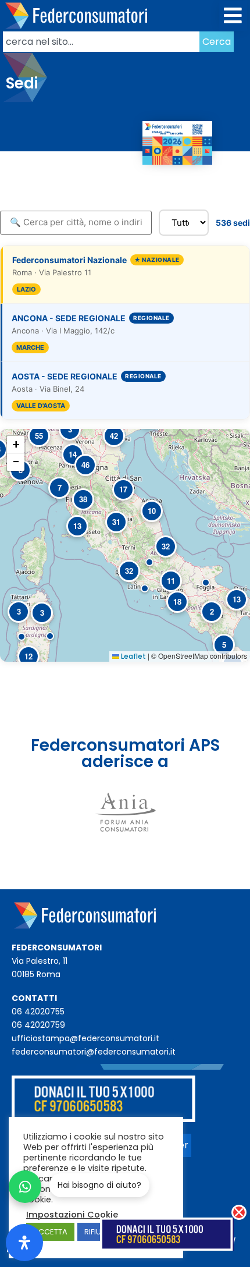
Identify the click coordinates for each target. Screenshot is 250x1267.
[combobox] (101, 41)
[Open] (24, 1242)
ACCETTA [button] (50, 1231)
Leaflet (132, 656)
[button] (233, 16)
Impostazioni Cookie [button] (72, 1214)
